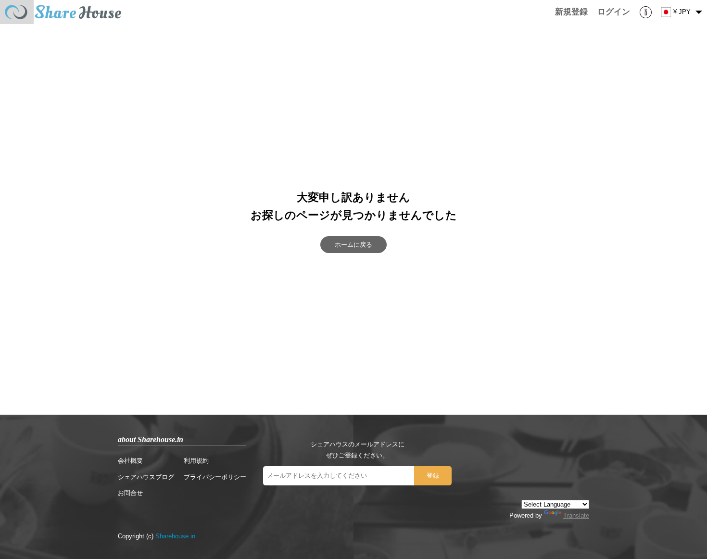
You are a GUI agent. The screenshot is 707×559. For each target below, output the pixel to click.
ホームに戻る (353, 244)
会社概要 (130, 460)
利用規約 (196, 460)
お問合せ (130, 492)
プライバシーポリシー (215, 477)
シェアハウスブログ (146, 477)
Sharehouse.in (175, 536)
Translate (576, 515)
